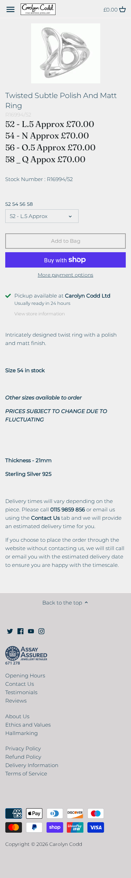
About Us (17, 716)
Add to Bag (65, 241)
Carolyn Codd (65, 844)
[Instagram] (41, 630)
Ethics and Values (28, 724)
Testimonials (21, 692)
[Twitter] (10, 630)
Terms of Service (26, 773)
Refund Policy (23, 756)
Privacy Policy (23, 748)
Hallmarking (21, 733)
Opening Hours (25, 675)
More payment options (65, 275)
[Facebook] (20, 630)
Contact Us (19, 684)
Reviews (16, 700)
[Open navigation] (10, 9)
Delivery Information (31, 765)
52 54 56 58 (19, 204)
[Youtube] (31, 630)
